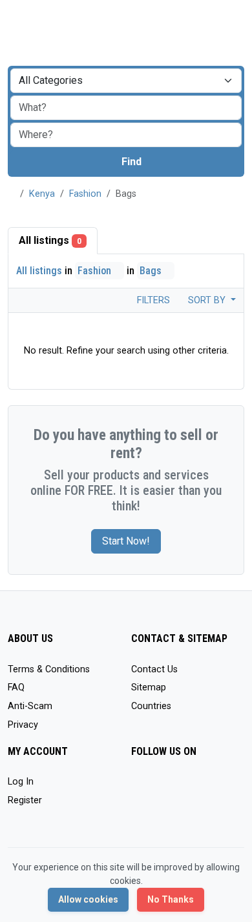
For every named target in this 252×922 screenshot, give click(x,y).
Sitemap (148, 687)
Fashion (85, 193)
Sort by (208, 300)
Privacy (23, 724)
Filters (152, 300)
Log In (21, 781)
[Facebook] (139, 787)
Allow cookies (88, 899)
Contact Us (154, 669)
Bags (152, 271)
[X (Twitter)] (158, 787)
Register (25, 800)
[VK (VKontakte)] (177, 809)
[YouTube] (139, 809)
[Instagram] (177, 787)
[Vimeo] (158, 809)
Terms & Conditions (49, 669)
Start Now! (126, 541)
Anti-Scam (30, 706)
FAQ (16, 687)
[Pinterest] (214, 787)
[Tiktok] (233, 787)
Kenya (42, 193)
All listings (50, 240)
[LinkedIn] (195, 787)
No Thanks (170, 899)
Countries (151, 706)
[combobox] (126, 135)
